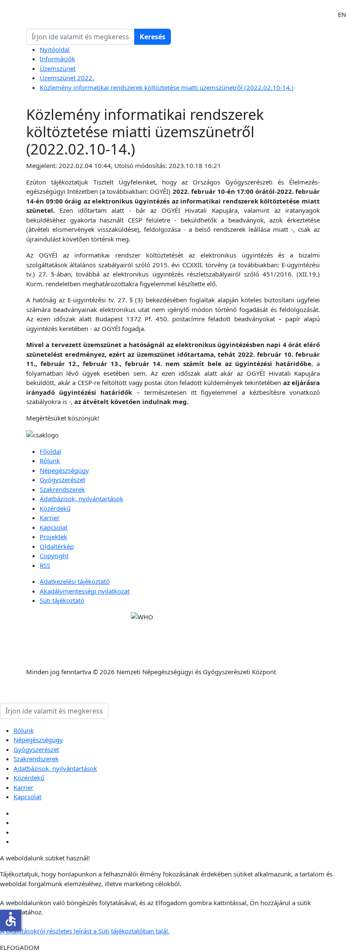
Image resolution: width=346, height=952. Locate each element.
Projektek (53, 536)
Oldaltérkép (57, 546)
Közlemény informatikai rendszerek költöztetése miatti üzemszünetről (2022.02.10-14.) (167, 87)
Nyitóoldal (55, 49)
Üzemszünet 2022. (67, 77)
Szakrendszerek (62, 489)
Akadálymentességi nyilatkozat (85, 591)
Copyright (54, 555)
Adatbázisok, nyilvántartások (81, 498)
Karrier (49, 517)
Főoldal (50, 451)
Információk (57, 58)
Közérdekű (55, 508)
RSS (45, 565)
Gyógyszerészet (62, 479)
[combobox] (80, 37)
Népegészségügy (64, 470)
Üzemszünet (58, 68)
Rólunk (50, 460)
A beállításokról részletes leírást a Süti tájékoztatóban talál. (85, 931)
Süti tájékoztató (62, 600)
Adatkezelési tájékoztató (75, 581)
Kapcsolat (54, 527)
